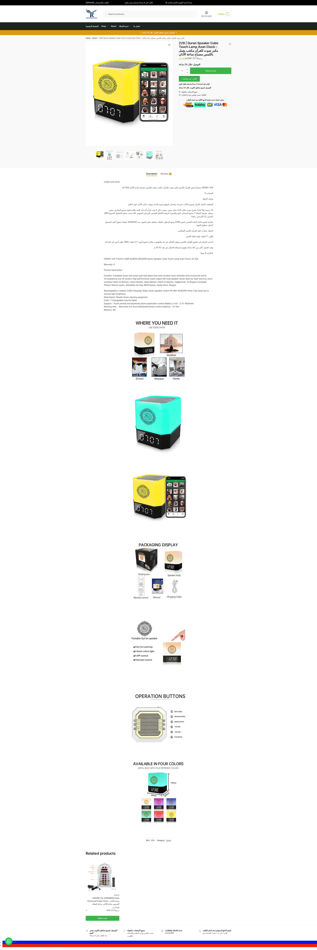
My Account (206, 16)
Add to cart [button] (102, 918)
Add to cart (210, 71)
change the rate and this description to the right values (32, 945)
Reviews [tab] (166, 173)
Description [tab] (151, 173)
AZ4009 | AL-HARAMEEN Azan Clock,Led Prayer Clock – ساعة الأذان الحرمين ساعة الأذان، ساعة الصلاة (103, 901)
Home (88, 38)
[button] (169, 45)
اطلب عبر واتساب (189, 78)
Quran (94, 38)
